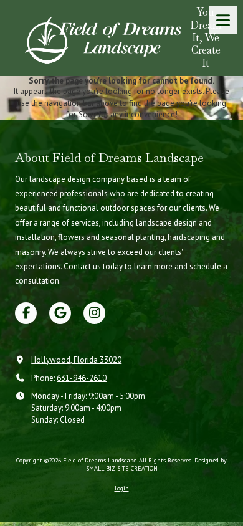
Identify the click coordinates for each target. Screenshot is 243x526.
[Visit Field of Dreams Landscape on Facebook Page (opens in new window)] (26, 313)
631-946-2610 (82, 378)
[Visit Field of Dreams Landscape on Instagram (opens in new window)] (94, 313)
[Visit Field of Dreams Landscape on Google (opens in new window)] (60, 313)
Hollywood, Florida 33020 (76, 360)
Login (122, 488)
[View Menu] (223, 20)
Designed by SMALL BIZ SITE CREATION (156, 464)
